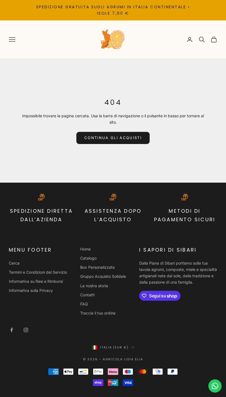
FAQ (84, 304)
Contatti (87, 294)
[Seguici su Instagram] (26, 330)
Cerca (14, 263)
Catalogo (88, 258)
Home (85, 249)
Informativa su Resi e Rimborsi (36, 281)
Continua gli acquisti (113, 137)
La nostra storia (94, 285)
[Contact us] (215, 386)
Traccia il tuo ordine (97, 313)
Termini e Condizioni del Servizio (38, 272)
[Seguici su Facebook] (11, 330)
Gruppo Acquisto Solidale (103, 276)
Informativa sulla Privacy (31, 290)
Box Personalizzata (97, 267)
